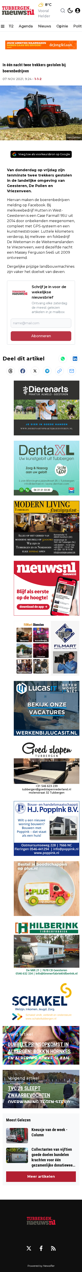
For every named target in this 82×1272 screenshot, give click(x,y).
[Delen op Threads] (10, 371)
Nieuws (44, 26)
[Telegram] (47, 371)
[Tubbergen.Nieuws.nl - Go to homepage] (41, 1220)
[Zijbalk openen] (2, 26)
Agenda (26, 26)
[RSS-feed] (53, 1248)
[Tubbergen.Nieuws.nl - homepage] (18, 10)
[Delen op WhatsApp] (62, 358)
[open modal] (77, 10)
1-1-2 (38, 79)
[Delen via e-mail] (71, 371)
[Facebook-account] (41, 1248)
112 (11, 26)
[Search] (62, 10)
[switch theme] (70, 10)
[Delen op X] (35, 371)
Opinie (62, 26)
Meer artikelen (41, 1176)
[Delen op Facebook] (22, 371)
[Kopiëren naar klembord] (59, 371)
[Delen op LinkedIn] (75, 358)
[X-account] (28, 1248)
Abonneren (41, 336)
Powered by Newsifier (41, 1265)
